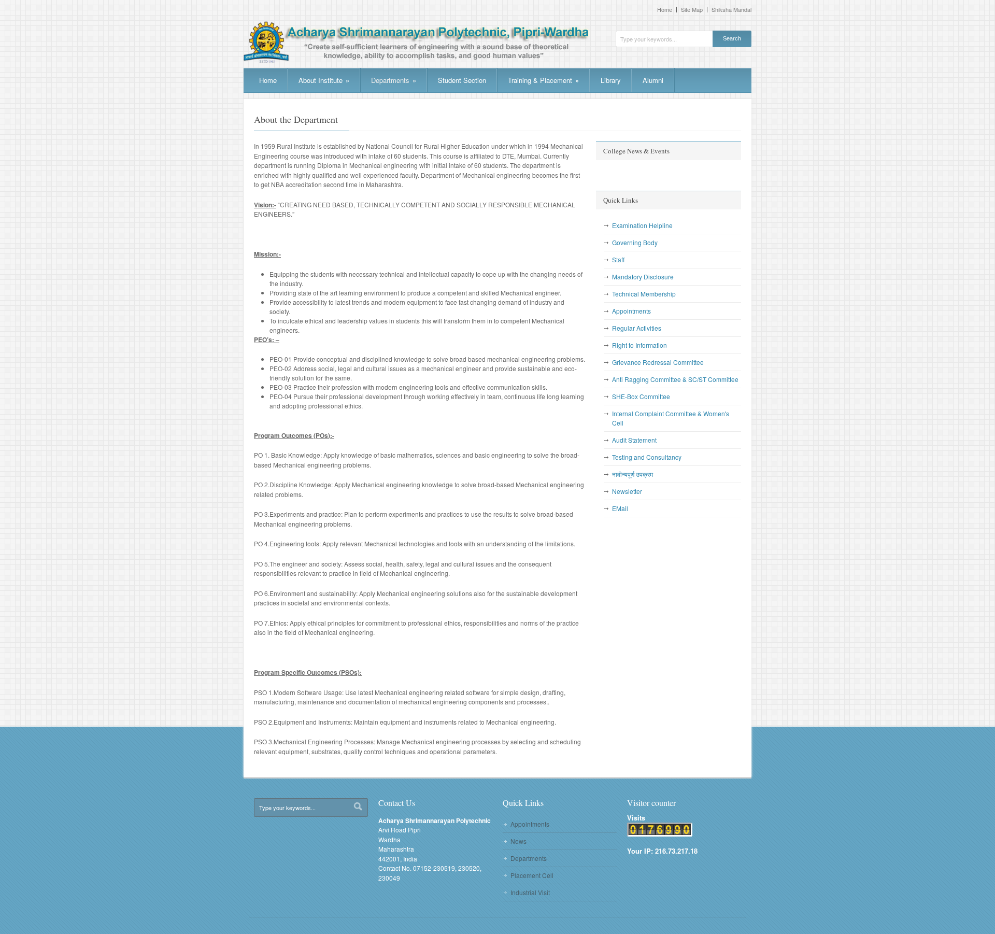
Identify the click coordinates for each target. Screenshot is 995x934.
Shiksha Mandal (731, 9)
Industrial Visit (530, 892)
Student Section (462, 80)
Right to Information (639, 345)
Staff (618, 259)
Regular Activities (636, 327)
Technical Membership (644, 293)
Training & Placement (543, 80)
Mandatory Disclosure (643, 276)
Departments (393, 80)
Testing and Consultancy (646, 456)
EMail (620, 508)
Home (664, 9)
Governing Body (635, 242)
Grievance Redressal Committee (658, 362)
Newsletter (627, 491)
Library (611, 80)
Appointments (631, 310)
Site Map (692, 9)
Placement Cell (531, 875)
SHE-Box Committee (641, 396)
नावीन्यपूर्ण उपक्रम (632, 474)
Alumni (653, 80)
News (518, 841)
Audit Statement (634, 439)
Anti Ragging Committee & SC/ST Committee (675, 379)
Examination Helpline (642, 225)
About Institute (323, 80)
